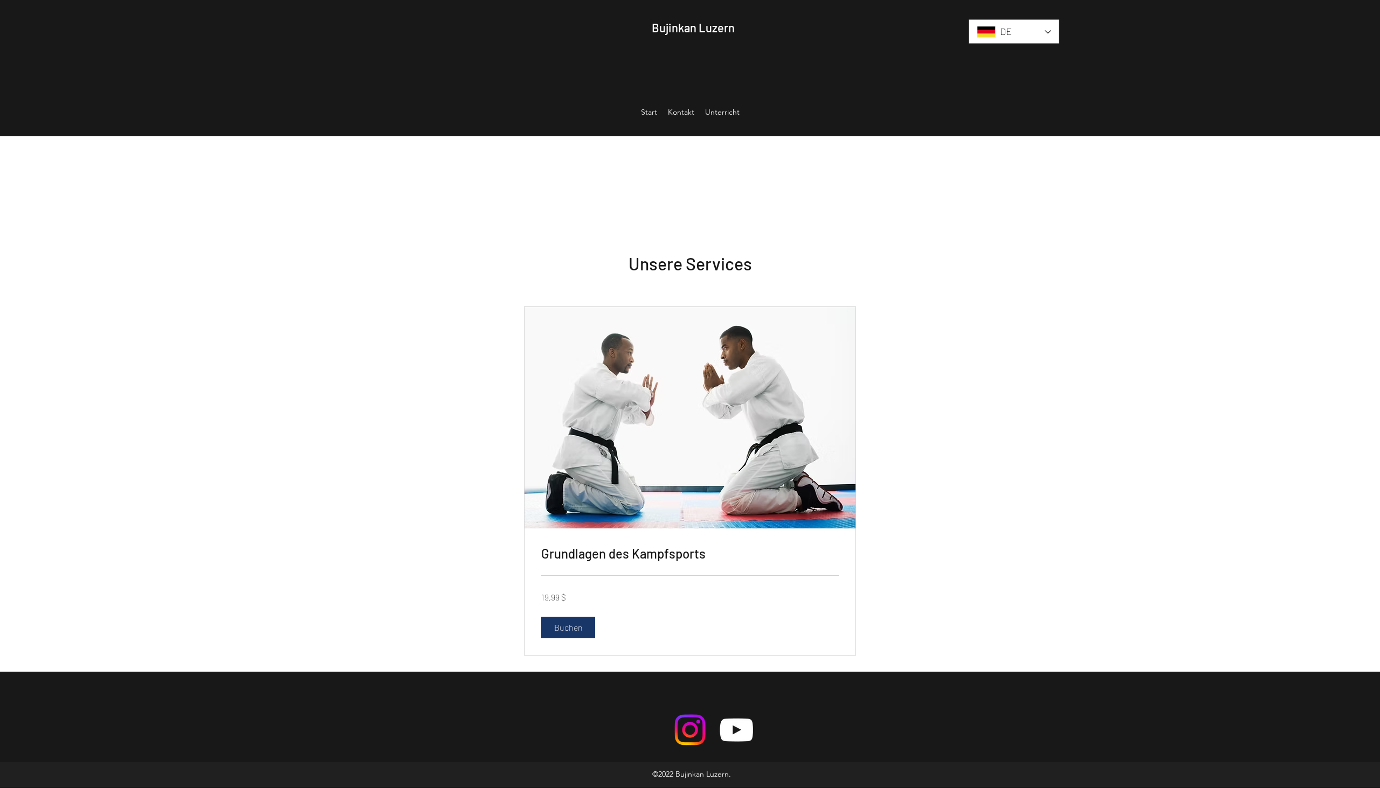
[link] (690, 553)
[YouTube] (736, 729)
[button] (568, 627)
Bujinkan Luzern (693, 27)
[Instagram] (690, 729)
